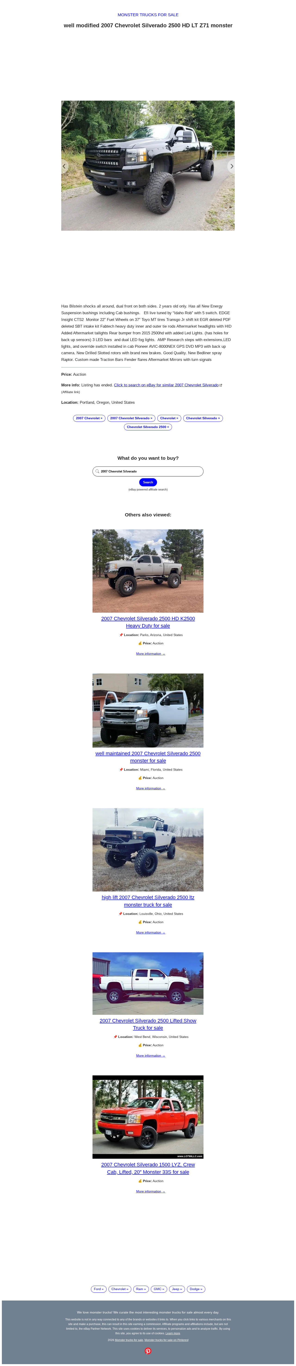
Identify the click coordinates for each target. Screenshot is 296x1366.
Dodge (195, 1289)
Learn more (173, 1333)
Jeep (175, 1289)
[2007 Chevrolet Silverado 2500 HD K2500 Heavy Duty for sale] (148, 611)
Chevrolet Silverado (201, 418)
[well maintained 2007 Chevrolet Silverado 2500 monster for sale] (148, 746)
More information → (150, 653)
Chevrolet (168, 418)
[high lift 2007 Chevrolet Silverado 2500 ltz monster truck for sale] (148, 890)
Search (148, 482)
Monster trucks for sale (148, 14)
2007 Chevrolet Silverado (130, 418)
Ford (97, 1289)
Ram (139, 1289)
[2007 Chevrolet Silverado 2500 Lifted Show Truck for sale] (148, 1013)
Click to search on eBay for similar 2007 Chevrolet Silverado (166, 385)
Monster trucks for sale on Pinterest (166, 1339)
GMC (157, 1289)
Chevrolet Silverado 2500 (146, 427)
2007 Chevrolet (88, 418)
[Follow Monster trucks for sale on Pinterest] (148, 1353)
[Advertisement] (148, 65)
